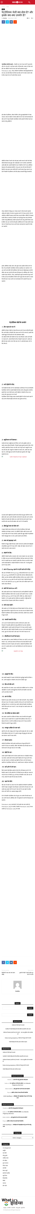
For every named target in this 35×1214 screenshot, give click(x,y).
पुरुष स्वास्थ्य (5, 1163)
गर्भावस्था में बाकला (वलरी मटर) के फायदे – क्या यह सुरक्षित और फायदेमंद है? (18, 1033)
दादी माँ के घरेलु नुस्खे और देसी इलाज (20, 1079)
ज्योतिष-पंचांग (5, 1158)
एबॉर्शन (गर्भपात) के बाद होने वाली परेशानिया (19, 1092)
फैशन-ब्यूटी (5, 1170)
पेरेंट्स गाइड (5, 1165)
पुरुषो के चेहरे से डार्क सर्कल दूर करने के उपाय (26, 973)
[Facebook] (3, 22)
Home (3, 6)
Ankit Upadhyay (7, 1096)
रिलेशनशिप (5, 1178)
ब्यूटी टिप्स (5, 1175)
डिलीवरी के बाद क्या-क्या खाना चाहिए (8, 973)
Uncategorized (7, 1148)
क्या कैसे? (5, 1153)
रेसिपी (4, 1180)
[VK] (11, 22)
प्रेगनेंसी (4, 1168)
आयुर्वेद (7, 6)
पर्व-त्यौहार (5, 1160)
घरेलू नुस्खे (5, 1155)
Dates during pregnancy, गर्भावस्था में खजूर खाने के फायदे (18, 1038)
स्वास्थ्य (4, 1183)
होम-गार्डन (5, 1185)
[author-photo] (17, 988)
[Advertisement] (17, 45)
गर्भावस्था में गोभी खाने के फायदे (18, 1025)
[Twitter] (7, 22)
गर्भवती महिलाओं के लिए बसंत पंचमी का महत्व (18, 1041)
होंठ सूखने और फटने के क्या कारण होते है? (22, 1088)
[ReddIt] (15, 22)
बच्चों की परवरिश (6, 1173)
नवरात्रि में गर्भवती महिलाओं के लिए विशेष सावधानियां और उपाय (18, 1029)
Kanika (5, 18)
